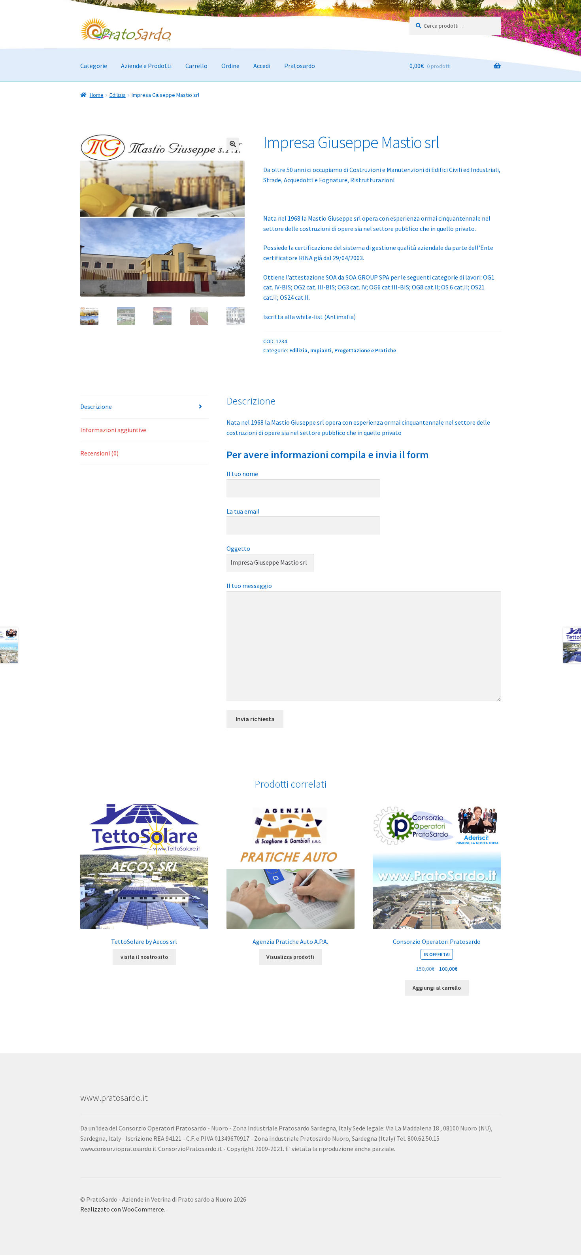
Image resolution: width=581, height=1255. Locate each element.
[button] (232, 144)
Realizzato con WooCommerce (122, 1209)
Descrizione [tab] (96, 406)
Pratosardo (299, 66)
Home (97, 94)
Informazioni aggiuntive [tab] (113, 430)
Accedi (261, 66)
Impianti (321, 350)
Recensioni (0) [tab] (99, 453)
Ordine (230, 66)
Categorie (93, 66)
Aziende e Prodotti (146, 66)
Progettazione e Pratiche (365, 350)
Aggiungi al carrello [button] (437, 987)
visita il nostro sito (144, 956)
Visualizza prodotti (290, 956)
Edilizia (117, 94)
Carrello (196, 66)
